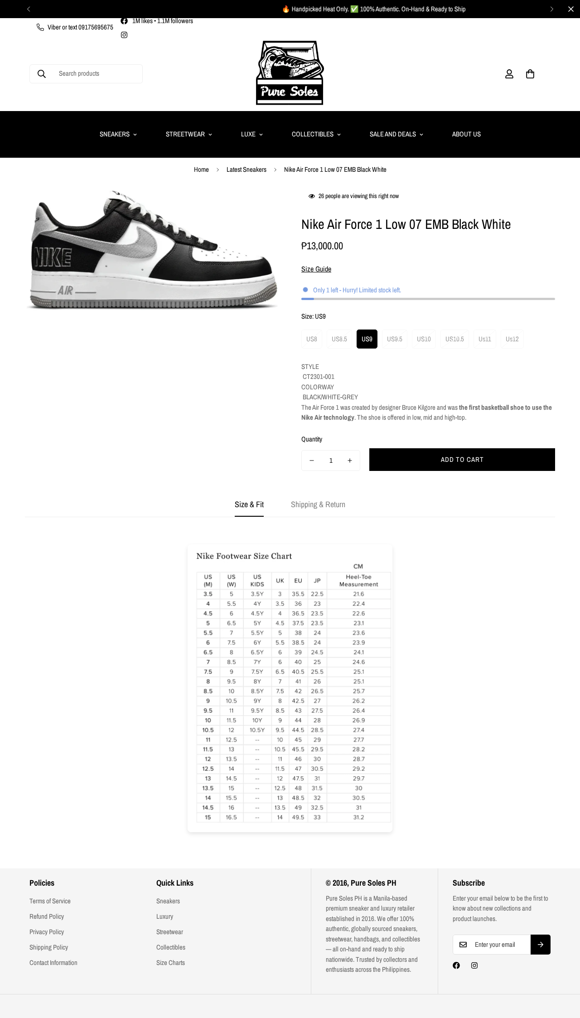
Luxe (248, 134)
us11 (484, 339)
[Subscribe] (541, 945)
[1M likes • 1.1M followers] (456, 965)
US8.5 (339, 339)
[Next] (551, 9)
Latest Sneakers (246, 169)
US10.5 (454, 339)
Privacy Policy (46, 931)
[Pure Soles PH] (290, 73)
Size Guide (316, 269)
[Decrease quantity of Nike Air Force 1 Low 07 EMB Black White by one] (312, 460)
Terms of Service (50, 901)
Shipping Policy (48, 947)
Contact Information (53, 962)
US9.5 (394, 339)
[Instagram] (124, 35)
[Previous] (28, 9)
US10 (424, 339)
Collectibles (313, 134)
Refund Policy (46, 916)
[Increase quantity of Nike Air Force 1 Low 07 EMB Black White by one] (350, 460)
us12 (512, 339)
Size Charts (170, 962)
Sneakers (115, 134)
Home (201, 169)
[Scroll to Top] (562, 968)
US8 (311, 339)
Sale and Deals (393, 134)
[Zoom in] (259, 208)
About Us (466, 134)
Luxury (164, 916)
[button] (530, 73)
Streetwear (185, 134)
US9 (367, 339)
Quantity (311, 439)
